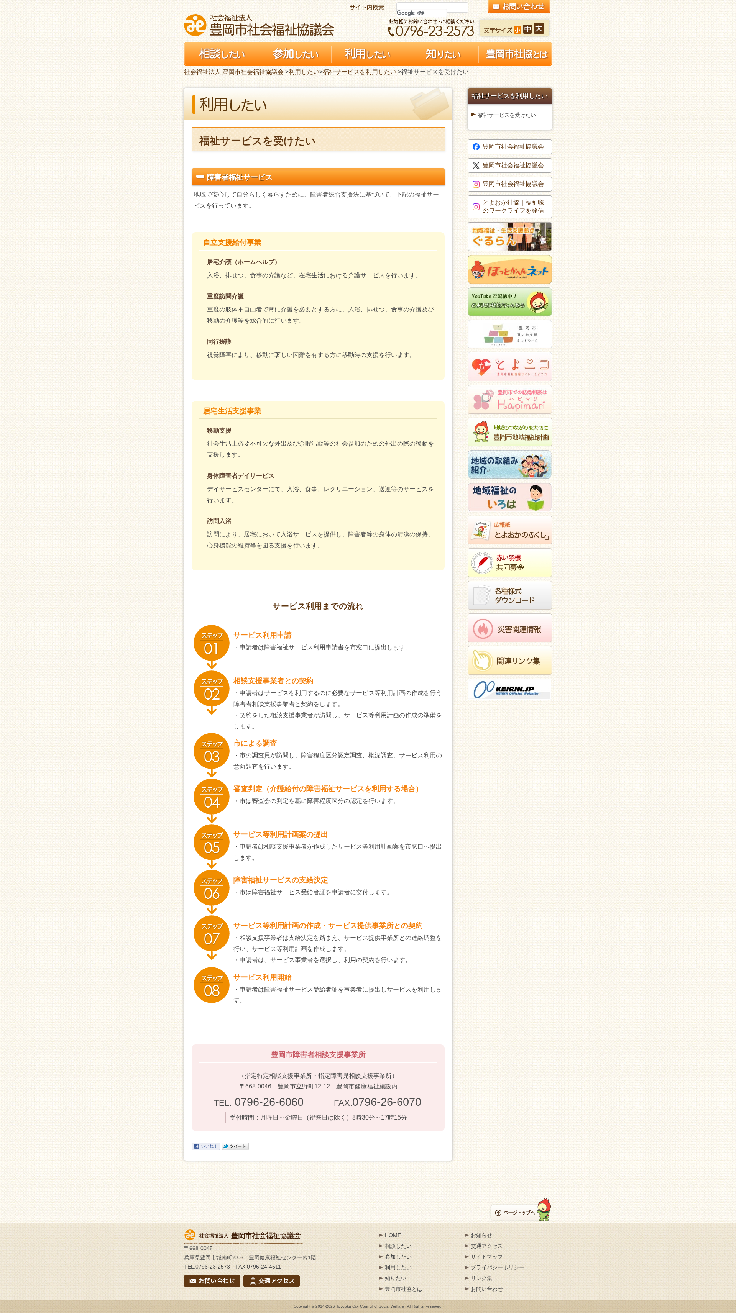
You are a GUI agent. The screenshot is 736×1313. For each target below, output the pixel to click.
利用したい (304, 72)
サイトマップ (487, 1257)
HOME (393, 1235)
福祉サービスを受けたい (507, 115)
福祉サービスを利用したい (359, 72)
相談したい (398, 1246)
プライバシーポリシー (497, 1267)
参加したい (398, 1257)
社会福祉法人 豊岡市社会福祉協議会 (259, 25)
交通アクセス (487, 1246)
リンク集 (481, 1278)
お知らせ (481, 1235)
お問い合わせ (487, 1289)
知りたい (395, 1278)
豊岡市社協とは (403, 1289)
